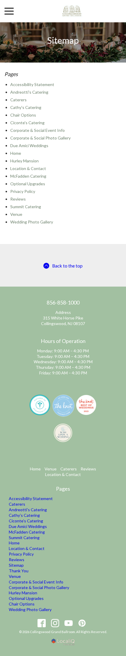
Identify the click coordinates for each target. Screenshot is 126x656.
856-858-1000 (63, 302)
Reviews (18, 198)
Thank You (18, 570)
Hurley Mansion (24, 160)
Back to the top (67, 265)
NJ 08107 (76, 323)
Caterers (18, 99)
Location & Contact (28, 168)
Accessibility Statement (32, 84)
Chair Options (23, 114)
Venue (16, 214)
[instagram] (55, 623)
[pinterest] (82, 623)
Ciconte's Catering (27, 122)
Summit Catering (25, 206)
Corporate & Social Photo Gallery (40, 137)
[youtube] (68, 623)
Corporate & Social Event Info (37, 130)
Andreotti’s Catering (28, 509)
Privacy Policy (22, 191)
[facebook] (41, 623)
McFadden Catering (28, 176)
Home (15, 153)
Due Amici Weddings (29, 145)
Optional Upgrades (27, 183)
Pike (78, 317)
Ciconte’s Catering (26, 520)
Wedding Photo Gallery (31, 221)
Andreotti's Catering (29, 92)
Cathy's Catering (25, 107)
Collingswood (53, 323)
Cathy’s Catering (24, 515)
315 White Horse (58, 317)
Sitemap (63, 40)
